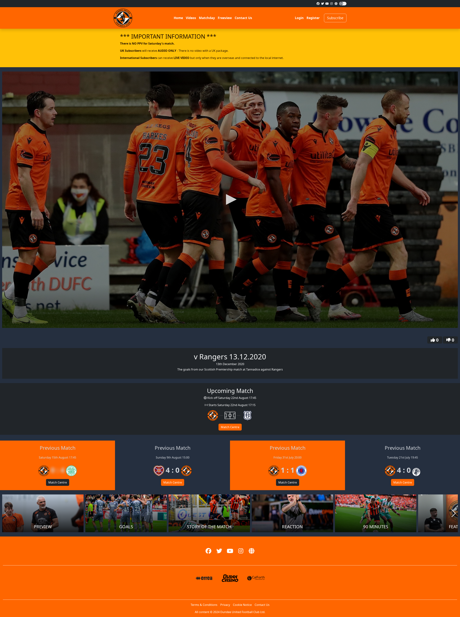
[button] (230, 199)
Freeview (225, 18)
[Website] (336, 3)
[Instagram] (331, 3)
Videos (191, 18)
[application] (230, 200)
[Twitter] (322, 3)
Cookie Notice (242, 605)
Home (178, 18)
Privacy (225, 605)
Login (299, 18)
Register (313, 18)
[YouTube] (327, 3)
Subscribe (335, 17)
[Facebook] (318, 3)
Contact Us (243, 18)
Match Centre (230, 427)
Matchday (207, 18)
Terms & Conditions (204, 605)
